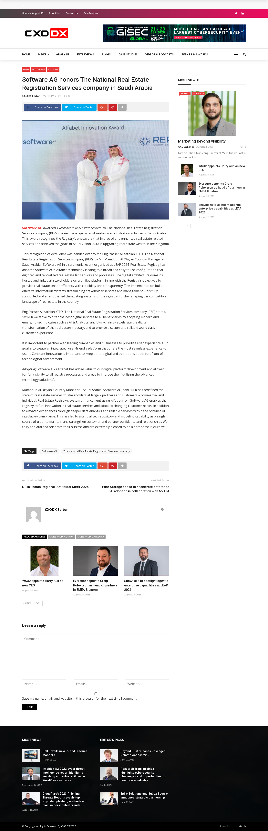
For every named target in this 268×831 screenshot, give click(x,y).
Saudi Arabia (38, 69)
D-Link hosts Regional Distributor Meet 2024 (55, 487)
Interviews (85, 54)
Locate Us (240, 826)
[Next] (188, 226)
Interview (198, 93)
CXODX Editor (31, 96)
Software (53, 69)
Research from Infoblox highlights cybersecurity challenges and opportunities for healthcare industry (143, 774)
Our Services (91, 13)
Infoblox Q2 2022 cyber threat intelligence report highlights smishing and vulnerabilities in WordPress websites (64, 774)
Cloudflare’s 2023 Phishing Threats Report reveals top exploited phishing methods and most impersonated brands (65, 799)
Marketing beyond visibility (202, 141)
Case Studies (128, 54)
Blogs (106, 54)
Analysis (62, 54)
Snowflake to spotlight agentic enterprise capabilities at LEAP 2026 (146, 585)
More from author (61, 536)
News (42, 54)
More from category (90, 536)
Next (36, 603)
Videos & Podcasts (159, 54)
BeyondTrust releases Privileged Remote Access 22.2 (143, 753)
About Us (54, 13)
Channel (185, 93)
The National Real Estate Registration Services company (97, 451)
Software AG (49, 451)
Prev (28, 603)
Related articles (34, 536)
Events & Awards (194, 54)
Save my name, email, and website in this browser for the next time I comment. (79, 698)
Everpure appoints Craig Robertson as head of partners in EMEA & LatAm (95, 585)
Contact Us (72, 13)
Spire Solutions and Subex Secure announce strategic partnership (144, 795)
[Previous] (181, 226)
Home (26, 54)
